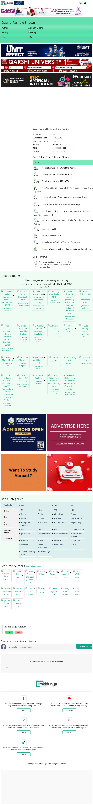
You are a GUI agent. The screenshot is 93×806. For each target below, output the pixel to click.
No (18, 632)
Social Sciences (44, 533)
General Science (28, 540)
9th (22, 510)
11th (56, 510)
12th (73, 510)
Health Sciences (61, 533)
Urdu (23, 518)
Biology (24, 514)
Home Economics (42, 546)
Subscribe (69, 710)
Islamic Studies (60, 522)
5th (22, 505)
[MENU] (90, 3)
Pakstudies (42, 522)
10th (40, 510)
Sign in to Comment (85, 646)
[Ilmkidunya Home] (7, 3)
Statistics (74, 544)
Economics (59, 544)
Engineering (76, 522)
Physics (74, 514)
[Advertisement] (46, 106)
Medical (24, 529)
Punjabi (41, 518)
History (24, 544)
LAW (40, 529)
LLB (55, 529)
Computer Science (25, 523)
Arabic (40, 540)
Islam (66, 151)
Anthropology (44, 551)
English (41, 514)
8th (72, 505)
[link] (19, 3)
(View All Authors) (33, 566)
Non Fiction (58, 151)
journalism (26, 533)
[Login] (85, 3)
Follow (23, 732)
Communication (77, 529)
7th (55, 505)
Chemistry (58, 514)
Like (23, 710)
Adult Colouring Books (28, 553)
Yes (9, 632)
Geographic (76, 540)
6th (39, 505)
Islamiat (57, 518)
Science (57, 540)
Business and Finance (76, 535)
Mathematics (76, 518)
